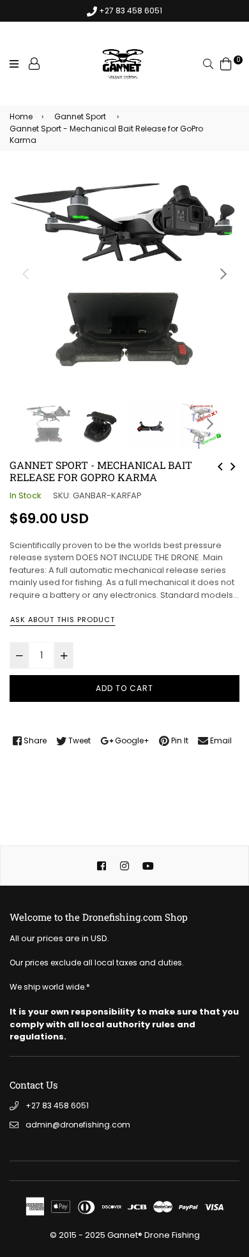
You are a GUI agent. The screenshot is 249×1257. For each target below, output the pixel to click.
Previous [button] (25, 273)
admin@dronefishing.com (78, 1124)
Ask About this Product (62, 619)
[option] (124, 285)
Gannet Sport (80, 116)
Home (21, 116)
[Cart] (226, 63)
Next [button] (223, 273)
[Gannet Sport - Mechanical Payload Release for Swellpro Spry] (220, 465)
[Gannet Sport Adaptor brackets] (233, 465)
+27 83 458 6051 (57, 1105)
